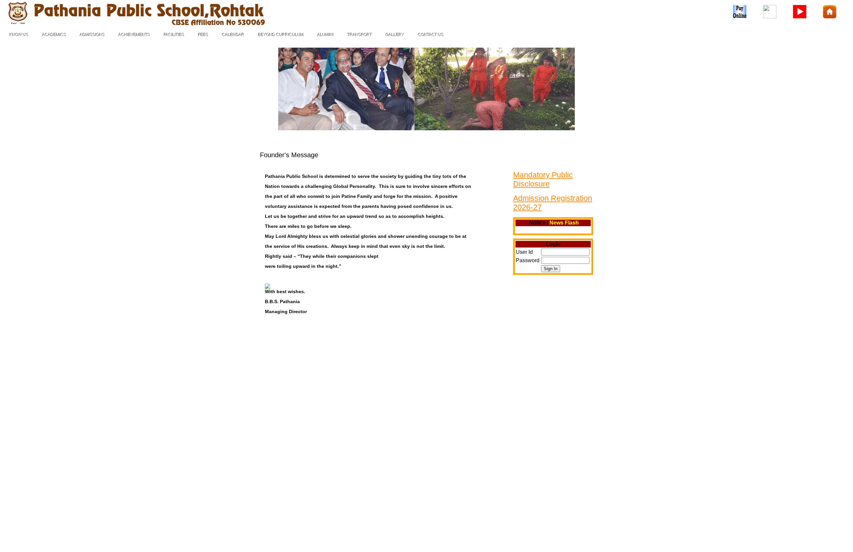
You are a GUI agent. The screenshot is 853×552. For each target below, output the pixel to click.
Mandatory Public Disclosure (543, 179)
